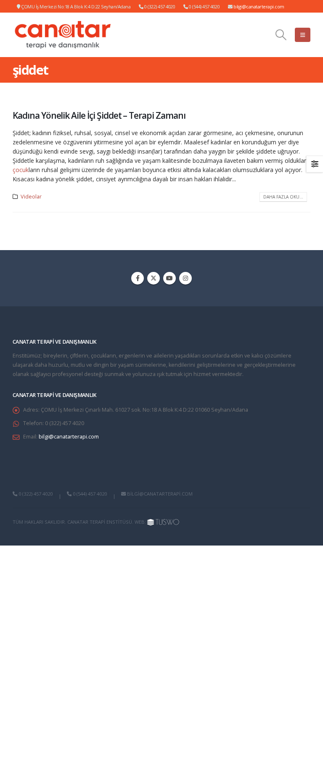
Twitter (153, 278)
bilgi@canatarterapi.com (258, 6)
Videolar (31, 196)
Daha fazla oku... (283, 197)
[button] (281, 34)
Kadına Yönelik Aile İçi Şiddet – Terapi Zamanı (99, 115)
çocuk (21, 170)
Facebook (137, 278)
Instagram (185, 278)
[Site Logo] (63, 35)
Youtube (169, 278)
